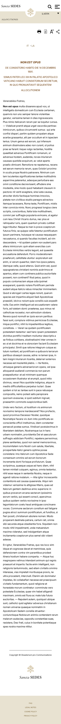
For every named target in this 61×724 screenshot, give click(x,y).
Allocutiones (9, 19)
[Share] (58, 32)
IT (28, 45)
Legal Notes (30, 707)
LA (33, 45)
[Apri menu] (57, 6)
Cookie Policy (30, 712)
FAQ (30, 703)
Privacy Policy (30, 716)
